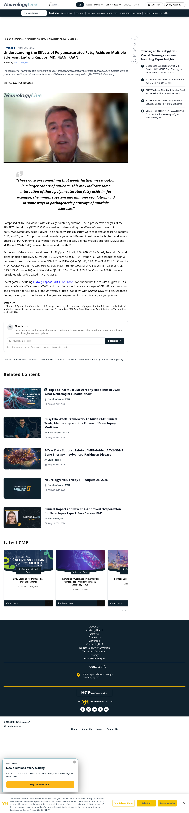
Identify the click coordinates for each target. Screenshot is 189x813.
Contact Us (94, 637)
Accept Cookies (167, 803)
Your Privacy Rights (94, 658)
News (89, 4)
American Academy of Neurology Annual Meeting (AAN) (95, 359)
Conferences (112, 4)
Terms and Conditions (94, 651)
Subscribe (113, 340)
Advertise (94, 640)
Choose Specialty (32, 13)
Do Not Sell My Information (94, 648)
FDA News (80, 13)
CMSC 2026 (112, 13)
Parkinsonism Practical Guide (156, 13)
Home (7, 38)
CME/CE (127, 4)
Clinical (60, 359)
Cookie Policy (43, 810)
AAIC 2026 (137, 13)
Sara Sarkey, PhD (56, 518)
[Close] (184, 803)
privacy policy (63, 347)
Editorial (94, 633)
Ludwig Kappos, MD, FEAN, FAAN (53, 282)
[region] (94, 803)
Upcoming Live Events (96, 13)
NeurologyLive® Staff (58, 432)
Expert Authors (67, 13)
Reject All (146, 803)
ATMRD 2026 (124, 13)
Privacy (94, 655)
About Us (94, 626)
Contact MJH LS (94, 644)
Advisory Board (94, 630)
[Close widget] (74, 762)
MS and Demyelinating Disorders (21, 359)
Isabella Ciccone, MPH (59, 399)
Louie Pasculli (54, 459)
